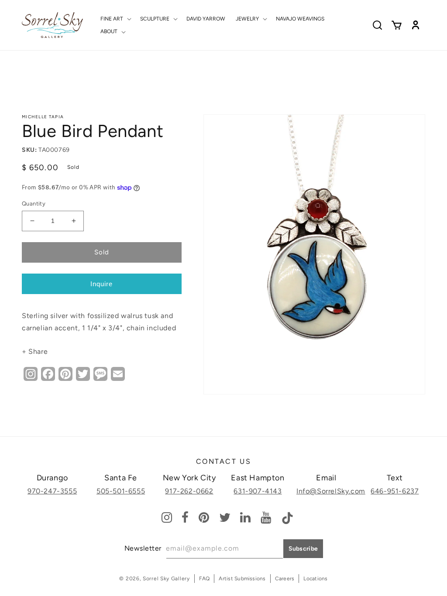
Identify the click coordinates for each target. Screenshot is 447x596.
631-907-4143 (258, 491)
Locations (315, 578)
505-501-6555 (120, 491)
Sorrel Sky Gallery (166, 578)
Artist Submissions (242, 578)
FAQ (204, 578)
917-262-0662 (189, 491)
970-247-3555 (52, 491)
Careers (285, 578)
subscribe (303, 548)
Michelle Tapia (43, 117)
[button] (115, 19)
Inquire (101, 284)
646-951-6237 (395, 491)
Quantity (33, 203)
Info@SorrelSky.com (330, 491)
